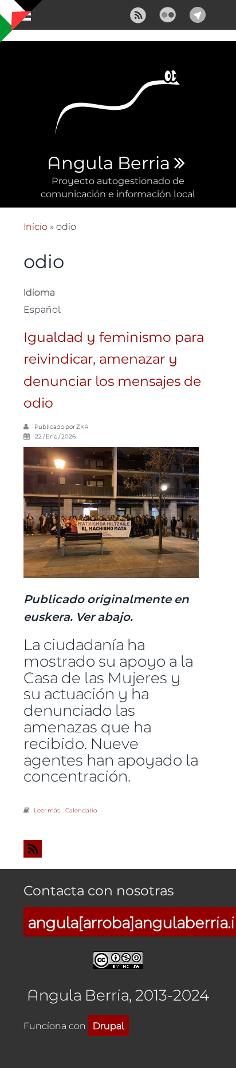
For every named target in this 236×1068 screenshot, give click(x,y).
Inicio (35, 226)
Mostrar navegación (19, 17)
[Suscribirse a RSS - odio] (118, 849)
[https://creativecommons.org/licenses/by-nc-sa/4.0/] (118, 959)
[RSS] (138, 13)
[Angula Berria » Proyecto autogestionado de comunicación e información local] (118, 106)
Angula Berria (108, 163)
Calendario (81, 810)
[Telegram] (198, 13)
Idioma (39, 292)
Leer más (47, 810)
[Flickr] (168, 13)
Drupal (108, 1025)
